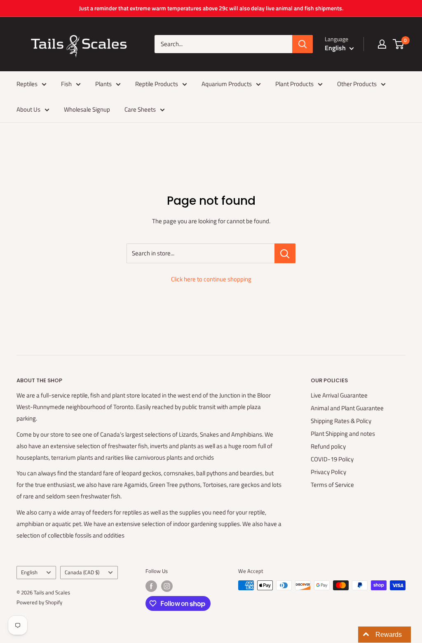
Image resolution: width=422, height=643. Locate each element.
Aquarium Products (227, 84)
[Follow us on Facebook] (151, 586)
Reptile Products (156, 84)
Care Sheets (140, 109)
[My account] (382, 44)
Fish (66, 84)
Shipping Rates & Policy (341, 421)
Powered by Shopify (39, 602)
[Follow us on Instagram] (167, 586)
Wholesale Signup (87, 109)
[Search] (302, 44)
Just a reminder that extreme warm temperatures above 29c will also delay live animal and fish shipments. (211, 8)
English (29, 572)
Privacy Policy (328, 472)
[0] (399, 44)
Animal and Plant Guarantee (347, 408)
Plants (103, 84)
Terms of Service (332, 484)
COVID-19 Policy (332, 459)
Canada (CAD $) (82, 572)
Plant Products (294, 84)
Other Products (357, 84)
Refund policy (328, 446)
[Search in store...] (284, 253)
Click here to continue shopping (211, 279)
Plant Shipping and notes (343, 433)
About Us (28, 109)
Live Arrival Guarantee (339, 395)
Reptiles (27, 84)
